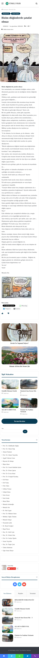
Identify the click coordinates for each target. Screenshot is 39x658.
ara (25, 431)
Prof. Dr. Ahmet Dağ (9, 449)
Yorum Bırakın (19, 421)
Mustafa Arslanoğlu (8, 504)
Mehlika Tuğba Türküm (9, 516)
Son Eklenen (7, 593)
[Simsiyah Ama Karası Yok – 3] (28, 384)
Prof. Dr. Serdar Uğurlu (9, 538)
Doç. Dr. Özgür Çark (9, 544)
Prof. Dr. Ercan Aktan (9, 473)
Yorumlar (33, 593)
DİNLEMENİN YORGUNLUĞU (24, 600)
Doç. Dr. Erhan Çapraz (9, 470)
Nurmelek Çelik (7, 523)
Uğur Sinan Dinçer (8, 550)
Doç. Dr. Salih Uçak (8, 532)
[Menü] (3, 4)
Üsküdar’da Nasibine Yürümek (24, 635)
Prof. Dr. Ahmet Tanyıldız (10, 455)
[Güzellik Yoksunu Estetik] (10, 384)
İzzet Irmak (6, 498)
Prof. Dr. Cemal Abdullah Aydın (12, 467)
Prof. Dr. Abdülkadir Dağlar (11, 446)
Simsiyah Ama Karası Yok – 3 (23, 617)
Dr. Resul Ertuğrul (8, 526)
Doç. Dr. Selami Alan (9, 535)
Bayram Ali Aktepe (8, 461)
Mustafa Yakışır (7, 520)
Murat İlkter (6, 501)
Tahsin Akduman (7, 547)
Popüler (20, 593)
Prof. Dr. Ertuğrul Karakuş (10, 476)
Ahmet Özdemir (7, 452)
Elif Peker (6, 479)
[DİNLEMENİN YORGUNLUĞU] (7, 602)
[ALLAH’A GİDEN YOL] (10, 403)
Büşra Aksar (6, 464)
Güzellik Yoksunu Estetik (9, 391)
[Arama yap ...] (37, 4)
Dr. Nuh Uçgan (7, 510)
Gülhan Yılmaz (7, 489)
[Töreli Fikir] (13, 3)
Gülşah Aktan (6, 492)
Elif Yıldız (6, 483)
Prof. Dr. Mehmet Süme (9, 513)
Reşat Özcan (6, 529)
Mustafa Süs (12, 9)
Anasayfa (5, 9)
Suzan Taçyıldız (7, 541)
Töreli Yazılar (15, 13)
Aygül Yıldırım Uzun (9, 458)
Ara (3, 428)
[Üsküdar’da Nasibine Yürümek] (28, 403)
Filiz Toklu (6, 486)
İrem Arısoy (6, 495)
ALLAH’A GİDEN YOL (9, 410)
